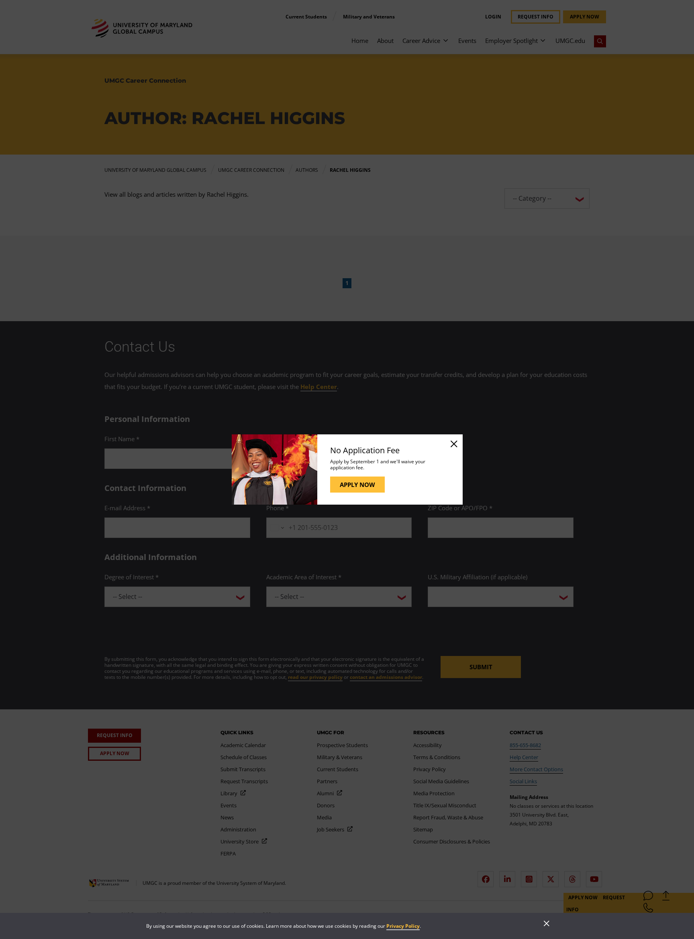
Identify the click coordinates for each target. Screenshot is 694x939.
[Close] (453, 443)
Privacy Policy (403, 926)
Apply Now (357, 485)
